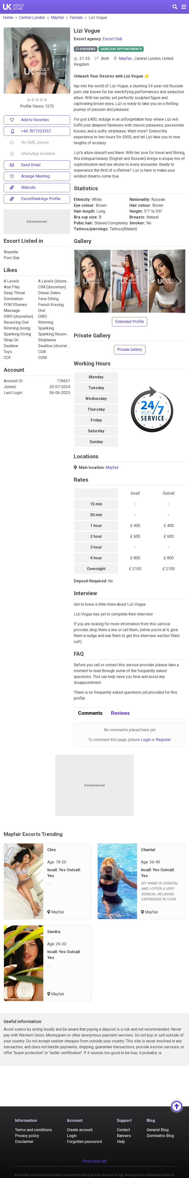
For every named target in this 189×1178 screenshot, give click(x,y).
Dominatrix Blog (160, 1135)
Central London (32, 17)
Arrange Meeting (35, 176)
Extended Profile (129, 321)
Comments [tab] (90, 713)
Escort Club (112, 39)
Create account (80, 1129)
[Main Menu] (183, 7)
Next (179, 281)
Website (28, 187)
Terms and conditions (33, 1129)
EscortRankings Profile (41, 198)
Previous (80, 281)
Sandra (53, 931)
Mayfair (57, 17)
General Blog (158, 1129)
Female (76, 17)
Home (8, 17)
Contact (123, 1129)
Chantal (148, 849)
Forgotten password (84, 1141)
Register (163, 739)
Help (121, 1141)
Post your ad (94, 1161)
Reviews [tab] (120, 713)
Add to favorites (35, 119)
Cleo (51, 849)
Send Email (30, 165)
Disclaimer (24, 1141)
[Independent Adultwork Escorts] (14, 7)
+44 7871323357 (36, 131)
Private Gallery (129, 349)
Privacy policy (27, 1135)
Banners (124, 1135)
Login (146, 739)
